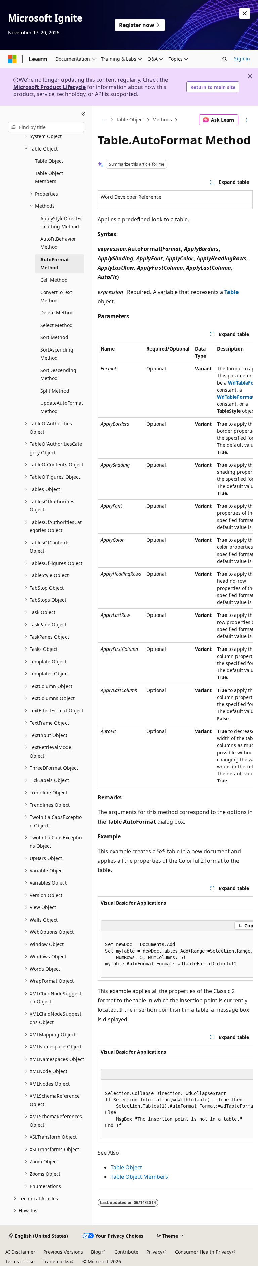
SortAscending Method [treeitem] (56, 353)
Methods (162, 119)
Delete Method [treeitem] (57, 312)
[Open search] (224, 59)
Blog (96, 1251)
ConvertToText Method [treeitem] (56, 296)
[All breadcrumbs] (104, 119)
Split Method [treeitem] (54, 391)
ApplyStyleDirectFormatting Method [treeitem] (61, 222)
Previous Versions (63, 1251)
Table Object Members (139, 1176)
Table (231, 292)
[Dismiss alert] (244, 13)
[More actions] (247, 119)
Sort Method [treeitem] (54, 337)
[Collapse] (83, 113)
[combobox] (46, 127)
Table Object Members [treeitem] (49, 177)
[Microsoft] (12, 59)
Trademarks (56, 1261)
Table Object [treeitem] (49, 161)
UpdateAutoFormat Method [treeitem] (61, 407)
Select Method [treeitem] (56, 325)
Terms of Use (20, 1261)
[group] (175, 564)
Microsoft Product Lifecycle (49, 87)
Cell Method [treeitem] (54, 280)
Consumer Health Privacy (203, 1251)
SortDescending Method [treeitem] (58, 374)
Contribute (126, 1251)
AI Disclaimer (20, 1251)
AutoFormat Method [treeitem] (54, 263)
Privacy (154, 1251)
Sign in (242, 58)
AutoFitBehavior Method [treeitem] (58, 243)
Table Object (130, 119)
